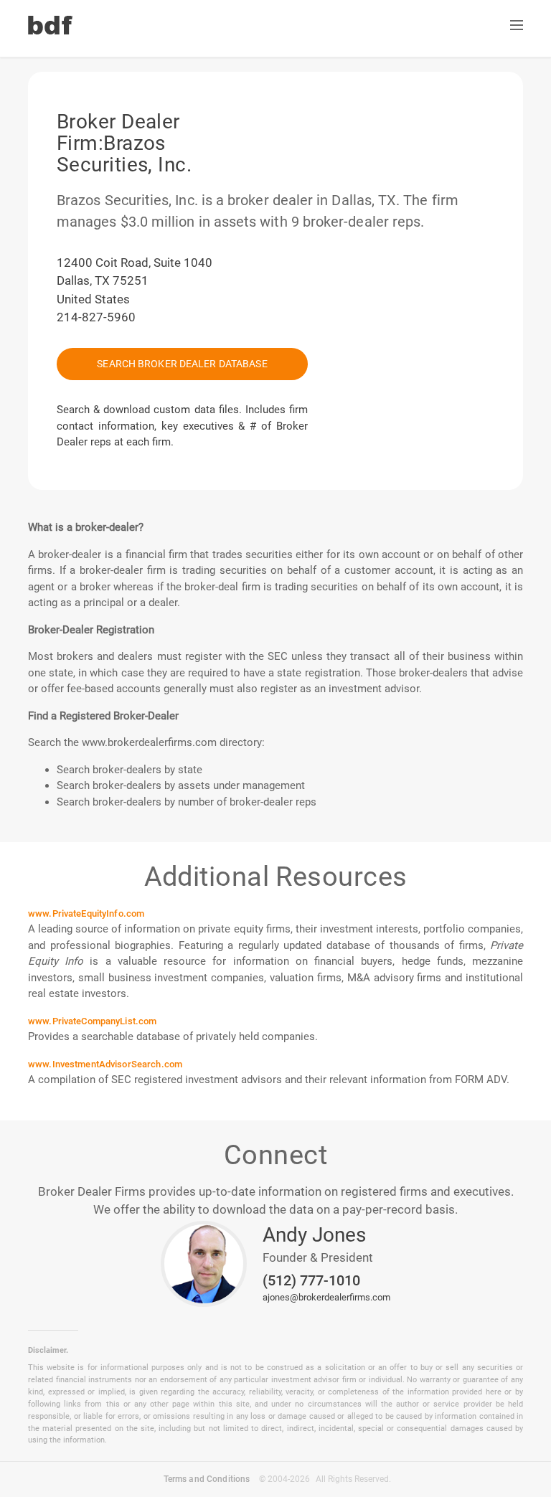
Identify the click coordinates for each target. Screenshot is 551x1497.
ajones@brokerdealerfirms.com (326, 1297)
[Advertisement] (344, 140)
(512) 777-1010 (311, 1281)
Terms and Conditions (207, 1479)
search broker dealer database (182, 363)
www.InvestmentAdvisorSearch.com (105, 1064)
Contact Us (275, 26)
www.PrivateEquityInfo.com (86, 913)
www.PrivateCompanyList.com (92, 1021)
